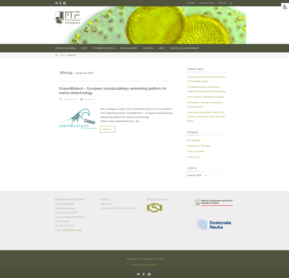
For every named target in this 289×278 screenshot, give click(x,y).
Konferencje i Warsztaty (198, 145)
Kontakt (191, 3)
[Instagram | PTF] (64, 3)
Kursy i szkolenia (195, 151)
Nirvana (143, 264)
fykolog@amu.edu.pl (72, 230)
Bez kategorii (89, 99)
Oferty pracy (193, 157)
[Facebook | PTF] (60, 3)
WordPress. (153, 264)
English (223, 3)
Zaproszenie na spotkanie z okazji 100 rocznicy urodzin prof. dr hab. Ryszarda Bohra (206, 116)
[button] (285, 7)
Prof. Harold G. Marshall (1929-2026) (205, 97)
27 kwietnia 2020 (71, 99)
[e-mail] (56, 3)
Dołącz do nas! (207, 3)
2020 (63, 55)
